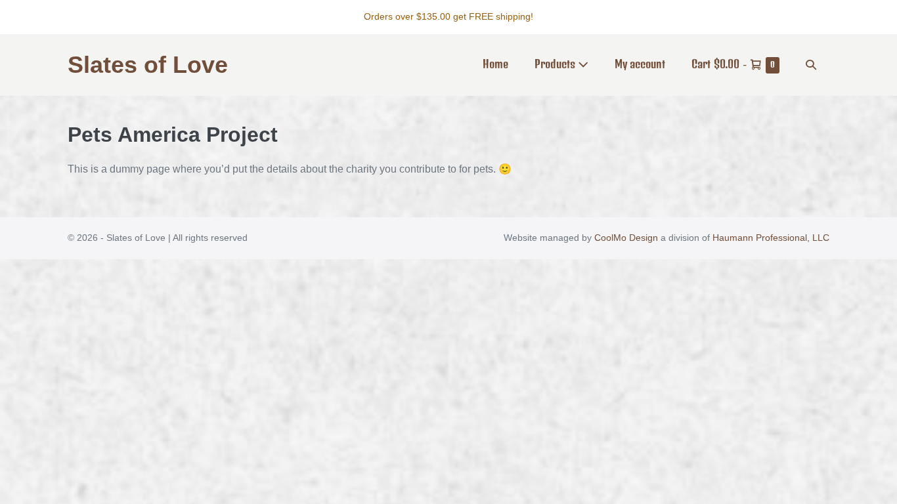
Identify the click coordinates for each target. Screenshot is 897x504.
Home (495, 63)
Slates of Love (148, 64)
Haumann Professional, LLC (770, 237)
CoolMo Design (626, 237)
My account (640, 63)
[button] (811, 65)
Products (556, 63)
